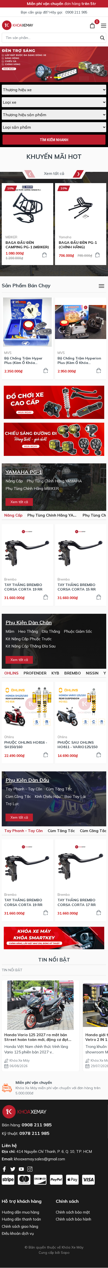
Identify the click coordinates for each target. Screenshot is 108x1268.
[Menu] (103, 25)
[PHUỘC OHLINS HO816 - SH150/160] (27, 706)
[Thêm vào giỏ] (44, 255)
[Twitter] (13, 1168)
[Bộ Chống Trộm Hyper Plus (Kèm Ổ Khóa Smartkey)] (27, 322)
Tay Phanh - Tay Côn (24, 789)
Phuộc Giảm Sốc (78, 631)
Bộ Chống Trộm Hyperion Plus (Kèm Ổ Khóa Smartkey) (79, 360)
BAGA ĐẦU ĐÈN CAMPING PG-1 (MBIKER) (27, 244)
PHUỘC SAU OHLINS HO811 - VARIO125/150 (77, 744)
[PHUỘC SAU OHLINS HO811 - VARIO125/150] (80, 706)
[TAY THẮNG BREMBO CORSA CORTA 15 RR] (80, 548)
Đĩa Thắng (51, 631)
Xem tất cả (54, 173)
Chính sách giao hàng (20, 1226)
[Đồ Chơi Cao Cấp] (54, 402)
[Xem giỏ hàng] (93, 25)
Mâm (10, 631)
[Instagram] (29, 1168)
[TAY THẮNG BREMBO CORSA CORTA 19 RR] (27, 548)
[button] (47, 77)
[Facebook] (5, 1168)
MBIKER (11, 237)
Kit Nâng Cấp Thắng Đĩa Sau (31, 646)
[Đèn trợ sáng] (54, 439)
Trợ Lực (12, 803)
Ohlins (9, 737)
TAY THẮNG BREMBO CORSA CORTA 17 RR (77, 902)
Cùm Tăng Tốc (59, 789)
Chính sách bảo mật (73, 1212)
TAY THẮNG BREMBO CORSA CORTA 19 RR (23, 587)
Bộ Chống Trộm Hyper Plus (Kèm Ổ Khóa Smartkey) (23, 360)
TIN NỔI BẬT (12, 970)
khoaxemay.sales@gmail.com (39, 1159)
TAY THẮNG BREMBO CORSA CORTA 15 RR (77, 587)
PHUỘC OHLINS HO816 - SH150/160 (25, 744)
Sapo (65, 1252)
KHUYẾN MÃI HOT (54, 156)
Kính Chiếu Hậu (48, 796)
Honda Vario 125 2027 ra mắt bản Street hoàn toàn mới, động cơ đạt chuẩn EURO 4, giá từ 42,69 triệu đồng (39, 1037)
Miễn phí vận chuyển (34, 1082)
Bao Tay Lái (75, 796)
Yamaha (65, 237)
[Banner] (54, 938)
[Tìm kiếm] (102, 37)
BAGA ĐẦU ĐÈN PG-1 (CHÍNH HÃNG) (78, 244)
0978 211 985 (34, 1133)
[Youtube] (22, 1168)
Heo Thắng (28, 631)
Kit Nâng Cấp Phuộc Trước (28, 638)
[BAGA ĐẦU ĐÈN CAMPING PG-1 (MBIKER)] (27, 207)
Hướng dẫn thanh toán (21, 1219)
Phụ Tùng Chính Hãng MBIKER (32, 488)
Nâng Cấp (14, 481)
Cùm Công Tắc (18, 796)
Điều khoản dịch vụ (18, 1233)
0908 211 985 (76, 12)
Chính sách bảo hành (73, 1219)
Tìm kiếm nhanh (54, 140)
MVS (8, 353)
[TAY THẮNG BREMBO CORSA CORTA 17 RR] (80, 864)
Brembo (10, 579)
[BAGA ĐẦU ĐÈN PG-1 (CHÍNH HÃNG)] (80, 207)
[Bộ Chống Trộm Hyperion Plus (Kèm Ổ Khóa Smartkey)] (80, 322)
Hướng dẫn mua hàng (20, 1212)
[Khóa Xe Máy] (17, 25)
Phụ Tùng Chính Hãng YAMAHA (54, 481)
